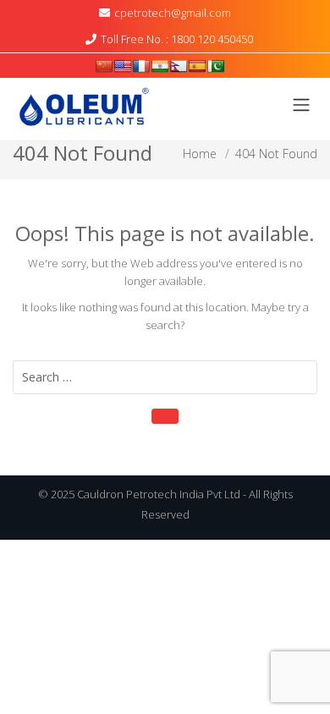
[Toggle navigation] (301, 105)
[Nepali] (178, 66)
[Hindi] (159, 66)
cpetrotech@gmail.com (172, 12)
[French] (141, 66)
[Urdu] (215, 66)
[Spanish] (197, 66)
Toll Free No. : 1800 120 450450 (177, 39)
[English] (122, 66)
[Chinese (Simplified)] (104, 66)
